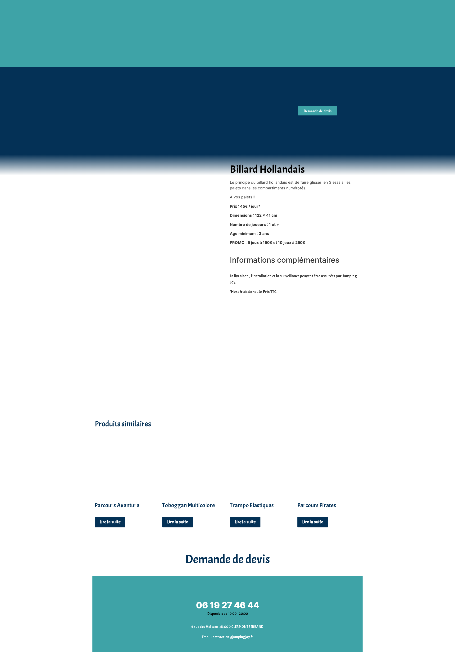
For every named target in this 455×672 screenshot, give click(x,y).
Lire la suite (110, 522)
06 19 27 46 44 (227, 605)
